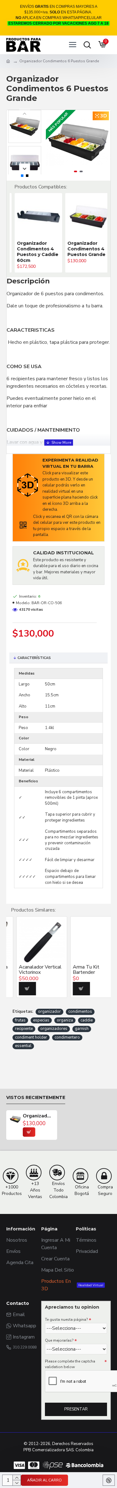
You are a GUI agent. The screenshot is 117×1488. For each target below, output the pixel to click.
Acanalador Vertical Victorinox (30, 969)
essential (23, 1046)
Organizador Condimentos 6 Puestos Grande (38, 1116)
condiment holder (31, 1037)
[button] (52, 142)
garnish (82, 1028)
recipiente (24, 1028)
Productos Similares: (33, 910)
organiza (65, 1020)
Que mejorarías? (59, 1340)
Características (34, 658)
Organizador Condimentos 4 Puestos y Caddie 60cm (32, 251)
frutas (20, 1020)
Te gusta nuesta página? (66, 1319)
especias (41, 1020)
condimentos (80, 1011)
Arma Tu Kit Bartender (76, 969)
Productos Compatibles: (40, 186)
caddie (86, 1020)
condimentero (67, 1037)
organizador (49, 1011)
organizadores (53, 1028)
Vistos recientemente (35, 1097)
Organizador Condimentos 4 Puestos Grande (81, 248)
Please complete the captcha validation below (70, 1364)
